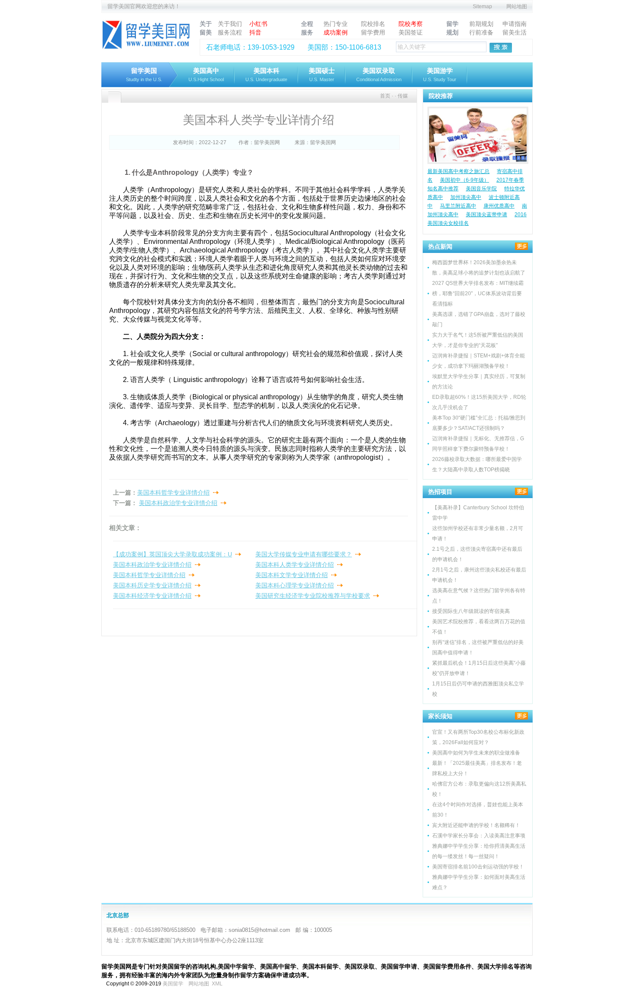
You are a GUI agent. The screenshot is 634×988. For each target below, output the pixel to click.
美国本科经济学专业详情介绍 (152, 595)
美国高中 (206, 74)
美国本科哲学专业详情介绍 (173, 492)
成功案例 (335, 32)
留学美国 (144, 74)
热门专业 (335, 23)
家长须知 (440, 716)
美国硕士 (322, 74)
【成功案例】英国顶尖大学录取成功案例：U (172, 554)
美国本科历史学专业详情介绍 (152, 585)
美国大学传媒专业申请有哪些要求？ (303, 554)
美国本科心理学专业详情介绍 (294, 585)
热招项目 (440, 491)
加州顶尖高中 (465, 197)
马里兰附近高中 (458, 206)
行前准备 (481, 32)
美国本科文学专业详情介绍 (291, 574)
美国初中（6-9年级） (464, 180)
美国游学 (439, 74)
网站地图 (516, 6)
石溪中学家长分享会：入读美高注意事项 (478, 836)
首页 (385, 96)
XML (217, 984)
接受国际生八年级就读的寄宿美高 (471, 611)
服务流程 (230, 32)
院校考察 (411, 23)
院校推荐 (441, 95)
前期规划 (481, 23)
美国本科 (266, 74)
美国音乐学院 (481, 189)
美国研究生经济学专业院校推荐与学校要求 (312, 595)
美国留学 (173, 984)
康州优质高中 (499, 206)
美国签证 (411, 32)
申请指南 (514, 23)
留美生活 (514, 32)
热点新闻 (440, 246)
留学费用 (373, 32)
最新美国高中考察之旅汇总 (458, 171)
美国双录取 (379, 74)
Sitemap (482, 6)
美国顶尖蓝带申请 (486, 214)
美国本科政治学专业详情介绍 (178, 502)
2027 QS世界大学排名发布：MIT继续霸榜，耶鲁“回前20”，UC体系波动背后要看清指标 (478, 293)
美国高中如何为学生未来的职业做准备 (476, 753)
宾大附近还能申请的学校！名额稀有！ (476, 825)
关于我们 (230, 23)
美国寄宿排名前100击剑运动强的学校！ (478, 867)
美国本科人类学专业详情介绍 (294, 564)
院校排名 (373, 23)
